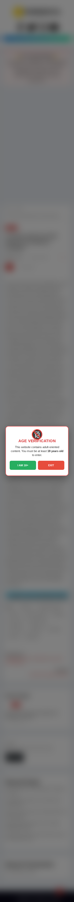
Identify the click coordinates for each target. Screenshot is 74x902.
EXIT (51, 465)
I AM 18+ (22, 465)
